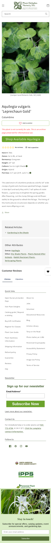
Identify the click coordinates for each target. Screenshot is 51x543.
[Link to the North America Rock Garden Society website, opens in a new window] (25, 464)
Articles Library (32, 326)
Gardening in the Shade (18, 232)
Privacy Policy (31, 354)
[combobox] (25, 14)
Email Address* (13, 392)
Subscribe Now (25, 404)
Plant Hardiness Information (11, 339)
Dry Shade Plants (18, 254)
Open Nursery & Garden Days (14, 299)
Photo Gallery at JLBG (35, 337)
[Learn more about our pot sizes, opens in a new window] (30, 172)
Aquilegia (16, 250)
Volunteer (30, 309)
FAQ (6, 369)
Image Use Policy (33, 360)
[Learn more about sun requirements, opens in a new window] (27, 166)
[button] (3, 5)
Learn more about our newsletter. (18, 411)
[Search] (46, 14)
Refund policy (10, 352)
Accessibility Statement (35, 348)
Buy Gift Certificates (13, 321)
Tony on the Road (33, 331)
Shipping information (13, 346)
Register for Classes (13, 327)
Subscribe (25, 539)
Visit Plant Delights (12, 306)
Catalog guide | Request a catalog (14, 313)
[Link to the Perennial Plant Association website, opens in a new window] (25, 488)
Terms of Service (32, 365)
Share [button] (7, 212)
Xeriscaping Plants (13, 260)
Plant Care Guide (12, 332)
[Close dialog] (49, 490)
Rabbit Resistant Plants (24, 257)
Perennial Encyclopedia (35, 343)
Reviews (8, 363)
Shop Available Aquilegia (23, 139)
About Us (30, 298)
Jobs (28, 303)
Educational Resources (35, 315)
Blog (28, 320)
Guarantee (9, 358)
